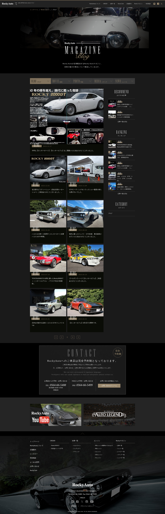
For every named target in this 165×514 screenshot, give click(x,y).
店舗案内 (129, 3)
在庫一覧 (112, 3)
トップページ (34, 441)
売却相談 (148, 3)
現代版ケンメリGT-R (57, 448)
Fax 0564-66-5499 (90, 494)
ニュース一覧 (121, 457)
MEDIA (101, 81)
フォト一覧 (120, 448)
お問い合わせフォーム (109, 385)
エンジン (97, 441)
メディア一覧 (121, 454)
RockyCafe (121, 3)
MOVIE (57, 81)
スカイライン (77, 445)
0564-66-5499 (82, 385)
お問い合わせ (34, 466)
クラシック (76, 451)
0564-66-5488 (56, 385)
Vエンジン (98, 457)
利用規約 (74, 506)
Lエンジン (98, 451)
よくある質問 (34, 462)
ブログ (110, 213)
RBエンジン (98, 448)
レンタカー (34, 454)
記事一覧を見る (122, 121)
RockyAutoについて (94, 3)
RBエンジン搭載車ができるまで (104, 445)
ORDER (105, 3)
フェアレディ (77, 448)
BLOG (36, 81)
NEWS (121, 81)
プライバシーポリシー (87, 506)
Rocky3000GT (55, 445)
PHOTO (78, 81)
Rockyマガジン (138, 3)
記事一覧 (119, 445)
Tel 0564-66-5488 (75, 494)
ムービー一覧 (121, 451)
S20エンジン (98, 454)
